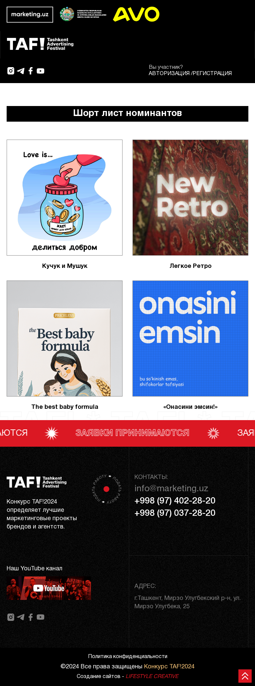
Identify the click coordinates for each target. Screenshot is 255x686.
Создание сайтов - (127, 676)
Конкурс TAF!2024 (169, 667)
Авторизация (169, 73)
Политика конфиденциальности (127, 656)
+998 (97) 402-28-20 (174, 501)
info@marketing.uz (171, 489)
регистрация (212, 73)
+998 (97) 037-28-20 (174, 513)
